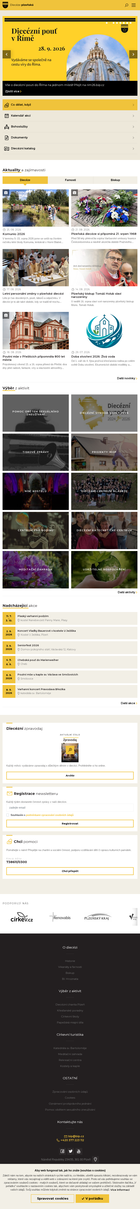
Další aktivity (126, 592)
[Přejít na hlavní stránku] (18, 5)
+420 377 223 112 (72, 1140)
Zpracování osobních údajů (70, 1091)
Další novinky (126, 378)
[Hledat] (126, 5)
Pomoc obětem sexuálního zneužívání (70, 1109)
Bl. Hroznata (70, 978)
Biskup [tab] (115, 180)
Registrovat (70, 823)
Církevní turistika (70, 1035)
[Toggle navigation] (133, 5)
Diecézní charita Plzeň (70, 1004)
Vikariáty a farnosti (70, 967)
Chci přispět (70, 871)
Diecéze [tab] (25, 180)
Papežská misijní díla (70, 1022)
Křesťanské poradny (70, 1010)
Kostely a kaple (70, 1066)
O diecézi (70, 947)
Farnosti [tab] (70, 180)
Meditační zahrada (70, 1054)
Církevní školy (70, 1016)
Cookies (70, 1097)
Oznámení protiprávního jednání (70, 1103)
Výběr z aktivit (70, 991)
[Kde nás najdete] (95, 1159)
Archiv (70, 775)
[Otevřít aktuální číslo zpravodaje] (70, 749)
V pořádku (94, 1198)
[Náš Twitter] (70, 1151)
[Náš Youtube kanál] (78, 1151)
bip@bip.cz (76, 1136)
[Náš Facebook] (62, 1151)
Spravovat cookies (52, 1198)
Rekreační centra (70, 1060)
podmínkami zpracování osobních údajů (50, 815)
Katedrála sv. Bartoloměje (70, 1048)
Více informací (120, 1189)
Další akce (128, 703)
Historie (70, 961)
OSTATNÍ (70, 1078)
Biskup (70, 973)
